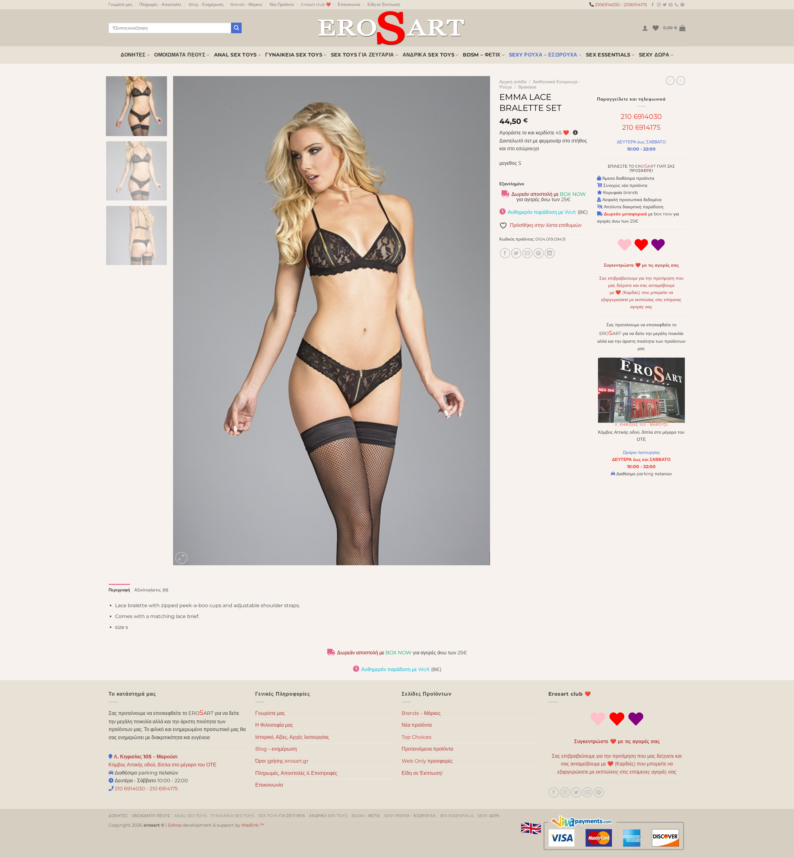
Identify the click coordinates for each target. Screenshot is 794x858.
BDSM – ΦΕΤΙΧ (481, 55)
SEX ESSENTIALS (608, 55)
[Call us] (676, 5)
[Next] (476, 321)
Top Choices (416, 737)
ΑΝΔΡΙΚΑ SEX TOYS (428, 55)
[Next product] (670, 80)
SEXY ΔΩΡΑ (654, 55)
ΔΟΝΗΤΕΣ (133, 55)
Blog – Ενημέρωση (206, 4)
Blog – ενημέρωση (276, 749)
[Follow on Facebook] (652, 5)
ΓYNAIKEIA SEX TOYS (293, 55)
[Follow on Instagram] (659, 5)
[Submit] (236, 28)
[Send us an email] (670, 5)
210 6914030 (641, 116)
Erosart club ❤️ (316, 4)
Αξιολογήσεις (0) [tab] (151, 590)
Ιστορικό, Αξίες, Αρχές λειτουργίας (292, 737)
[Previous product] (680, 80)
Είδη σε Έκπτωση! (384, 4)
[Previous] (187, 321)
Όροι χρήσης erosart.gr (281, 761)
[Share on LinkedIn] (550, 253)
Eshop (174, 825)
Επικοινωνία (349, 4)
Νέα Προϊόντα (282, 4)
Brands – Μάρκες (246, 4)
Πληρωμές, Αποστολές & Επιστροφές (296, 773)
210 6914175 (641, 127)
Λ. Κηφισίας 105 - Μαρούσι (641, 424)
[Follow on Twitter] (665, 5)
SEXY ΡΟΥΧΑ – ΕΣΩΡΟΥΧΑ (543, 55)
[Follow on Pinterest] (682, 5)
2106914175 (635, 4)
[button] (645, 28)
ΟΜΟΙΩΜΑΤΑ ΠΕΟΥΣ (179, 55)
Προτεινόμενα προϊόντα (427, 749)
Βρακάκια (527, 86)
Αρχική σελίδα (512, 81)
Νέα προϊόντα (417, 725)
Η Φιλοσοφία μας (274, 725)
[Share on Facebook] (505, 253)
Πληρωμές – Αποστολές (160, 4)
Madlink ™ (253, 825)
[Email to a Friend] (527, 253)
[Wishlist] (656, 28)
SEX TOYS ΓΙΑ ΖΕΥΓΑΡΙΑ (362, 55)
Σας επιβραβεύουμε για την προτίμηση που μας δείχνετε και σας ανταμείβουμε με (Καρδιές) (641, 292)
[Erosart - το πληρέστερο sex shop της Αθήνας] (390, 27)
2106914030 (607, 4)
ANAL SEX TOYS (235, 55)
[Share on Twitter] (516, 253)
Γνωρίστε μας (120, 4)
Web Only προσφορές (427, 761)
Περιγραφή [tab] (119, 590)
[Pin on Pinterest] (538, 253)
